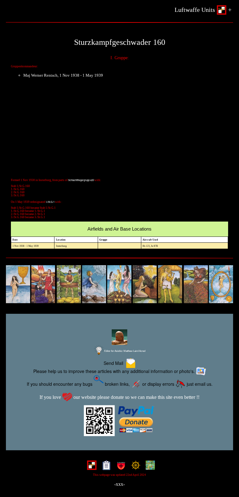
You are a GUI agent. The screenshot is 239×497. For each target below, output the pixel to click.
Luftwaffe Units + (203, 9)
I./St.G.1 (50, 201)
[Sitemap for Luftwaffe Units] (105, 467)
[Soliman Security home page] (119, 467)
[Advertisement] (119, 131)
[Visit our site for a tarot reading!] (119, 284)
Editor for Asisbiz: (124, 351)
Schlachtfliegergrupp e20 (81, 180)
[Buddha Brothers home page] (134, 467)
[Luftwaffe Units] (90, 467)
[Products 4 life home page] (149, 467)
